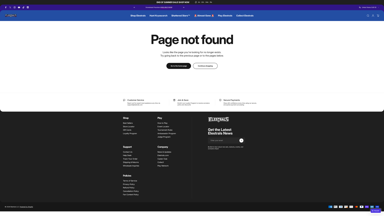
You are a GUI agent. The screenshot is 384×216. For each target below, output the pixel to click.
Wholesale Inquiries (131, 166)
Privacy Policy (129, 184)
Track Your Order (130, 159)
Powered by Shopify (26, 207)
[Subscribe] (241, 140)
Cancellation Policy (131, 191)
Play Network (163, 166)
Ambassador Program (167, 133)
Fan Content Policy (131, 195)
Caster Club (162, 159)
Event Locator (163, 127)
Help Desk (127, 155)
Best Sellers (128, 123)
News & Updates (164, 152)
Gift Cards (127, 130)
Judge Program (164, 137)
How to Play (163, 123)
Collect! (161, 162)
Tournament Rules (165, 130)
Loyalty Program (130, 133)
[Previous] (134, 7)
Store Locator (128, 127)
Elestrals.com (163, 155)
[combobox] (369, 7)
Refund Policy (128, 188)
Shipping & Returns (131, 162)
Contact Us (127, 152)
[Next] (183, 7)
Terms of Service (130, 181)
